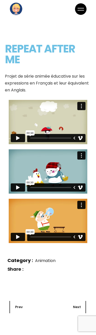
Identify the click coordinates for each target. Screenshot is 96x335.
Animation (45, 261)
